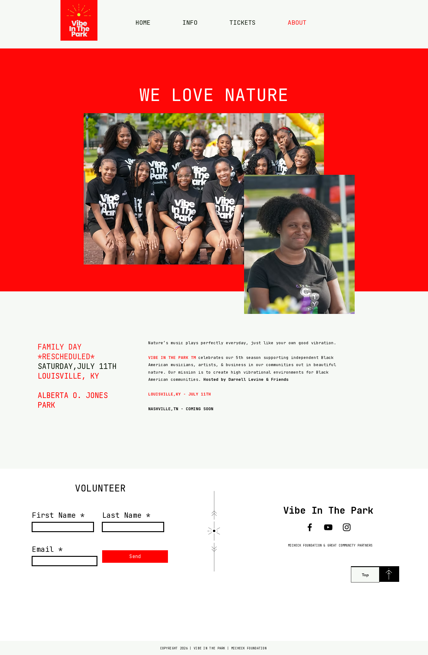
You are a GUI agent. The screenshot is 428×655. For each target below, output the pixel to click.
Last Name (122, 515)
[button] (189, 22)
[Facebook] (310, 527)
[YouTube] (328, 527)
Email (43, 549)
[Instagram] (347, 527)
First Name (54, 515)
